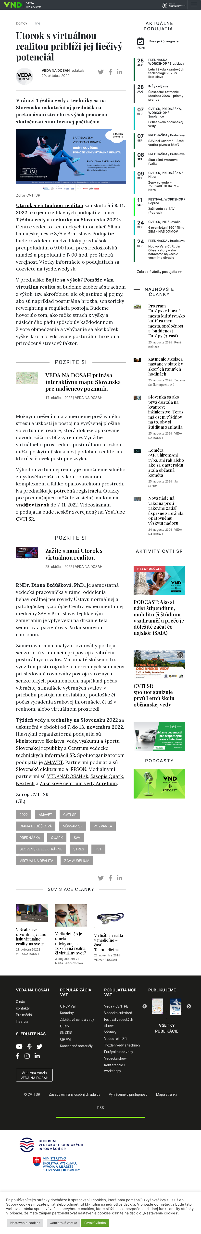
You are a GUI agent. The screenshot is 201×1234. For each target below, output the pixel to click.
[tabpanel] (157, 1007)
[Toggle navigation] (194, 5)
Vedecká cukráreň (118, 1013)
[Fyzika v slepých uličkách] (157, 1007)
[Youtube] (19, 1046)
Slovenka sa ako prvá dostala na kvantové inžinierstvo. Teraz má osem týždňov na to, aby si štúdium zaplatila (166, 411)
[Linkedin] (37, 1056)
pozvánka (103, 826)
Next (188, 1006)
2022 (24, 814)
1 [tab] (152, 1011)
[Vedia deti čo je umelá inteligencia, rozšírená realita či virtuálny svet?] (71, 916)
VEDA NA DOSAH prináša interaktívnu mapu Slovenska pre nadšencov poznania (83, 381)
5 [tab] (181, 1011)
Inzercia (22, 1021)
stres (78, 849)
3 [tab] (166, 1011)
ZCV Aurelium (76, 860)
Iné (37, 23)
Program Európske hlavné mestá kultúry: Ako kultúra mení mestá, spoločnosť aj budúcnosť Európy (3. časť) (166, 320)
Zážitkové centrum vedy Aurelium (78, 783)
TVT (98, 849)
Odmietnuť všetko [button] (63, 1223)
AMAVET (53, 762)
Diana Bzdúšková (36, 826)
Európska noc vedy (118, 1052)
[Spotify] (29, 1046)
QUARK (57, 837)
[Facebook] (18, 1056)
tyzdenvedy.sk (59, 269)
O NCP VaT (68, 1006)
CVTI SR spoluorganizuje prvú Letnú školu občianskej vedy (154, 694)
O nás (20, 1002)
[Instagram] (27, 1056)
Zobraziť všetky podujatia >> (159, 272)
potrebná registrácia (77, 491)
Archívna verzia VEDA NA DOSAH (34, 1075)
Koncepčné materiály (76, 1046)
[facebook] (110, 72)
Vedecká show (115, 1058)
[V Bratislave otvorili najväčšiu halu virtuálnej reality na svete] (32, 914)
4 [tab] (174, 1011)
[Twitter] (39, 1046)
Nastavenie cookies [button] (25, 1223)
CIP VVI (65, 1039)
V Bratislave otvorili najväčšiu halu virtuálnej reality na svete (31, 936)
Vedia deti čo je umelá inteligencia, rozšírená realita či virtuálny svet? (70, 943)
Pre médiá (24, 1015)
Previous (144, 1006)
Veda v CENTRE (116, 1006)
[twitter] (101, 72)
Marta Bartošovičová (69, 963)
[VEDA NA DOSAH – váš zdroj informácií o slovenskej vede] (20, 5)
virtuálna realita (36, 860)
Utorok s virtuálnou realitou (49, 205)
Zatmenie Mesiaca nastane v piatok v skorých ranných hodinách (165, 366)
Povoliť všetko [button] (95, 1223)
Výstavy (110, 1032)
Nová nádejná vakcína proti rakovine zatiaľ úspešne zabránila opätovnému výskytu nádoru (165, 510)
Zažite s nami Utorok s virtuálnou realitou (73, 554)
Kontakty (23, 1008)
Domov (21, 23)
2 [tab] (159, 1011)
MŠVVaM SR (73, 826)
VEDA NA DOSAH (56, 70)
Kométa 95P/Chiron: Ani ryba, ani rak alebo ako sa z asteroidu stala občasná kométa (166, 462)
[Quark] (175, 1007)
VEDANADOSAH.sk (67, 776)
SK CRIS (66, 1033)
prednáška (30, 837)
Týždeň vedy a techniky (122, 1045)
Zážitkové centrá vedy (77, 1020)
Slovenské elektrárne (40, 769)
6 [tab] (166, 1018)
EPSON (78, 769)
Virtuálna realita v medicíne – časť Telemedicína (108, 942)
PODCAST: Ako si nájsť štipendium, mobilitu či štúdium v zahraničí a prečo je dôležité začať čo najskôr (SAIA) (159, 617)
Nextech (25, 783)
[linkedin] (119, 72)
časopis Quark (106, 776)
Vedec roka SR (115, 1039)
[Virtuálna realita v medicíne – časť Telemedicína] (110, 917)
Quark (64, 1026)
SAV (77, 837)
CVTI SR (69, 814)
